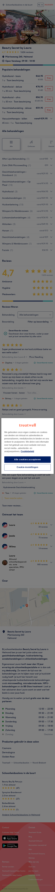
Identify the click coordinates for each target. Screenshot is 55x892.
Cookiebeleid (27, 451)
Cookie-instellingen (27, 467)
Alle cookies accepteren (27, 459)
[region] (27, 446)
